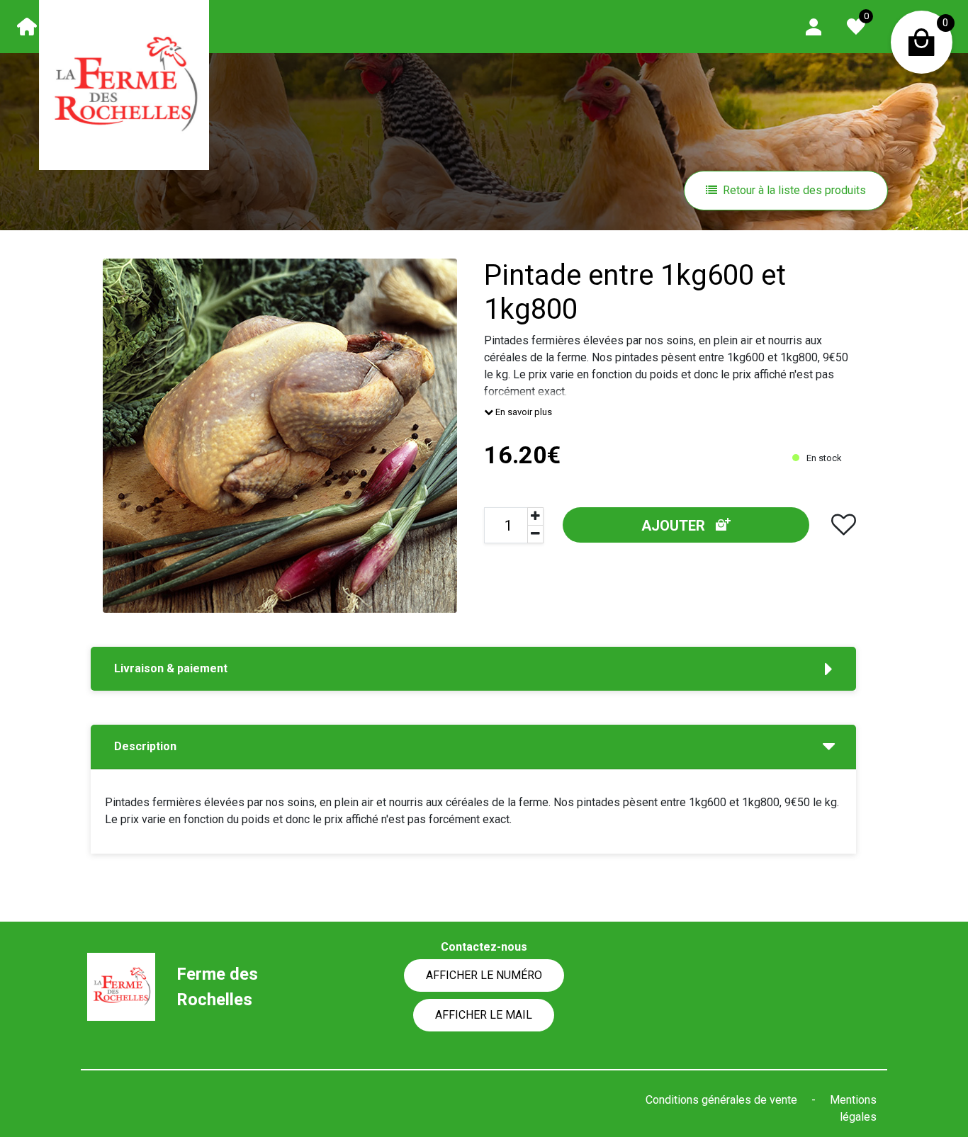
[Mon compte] (813, 26)
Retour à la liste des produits (794, 190)
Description (145, 746)
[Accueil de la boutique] (27, 26)
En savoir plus (522, 412)
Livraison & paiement (170, 668)
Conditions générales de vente (723, 1100)
